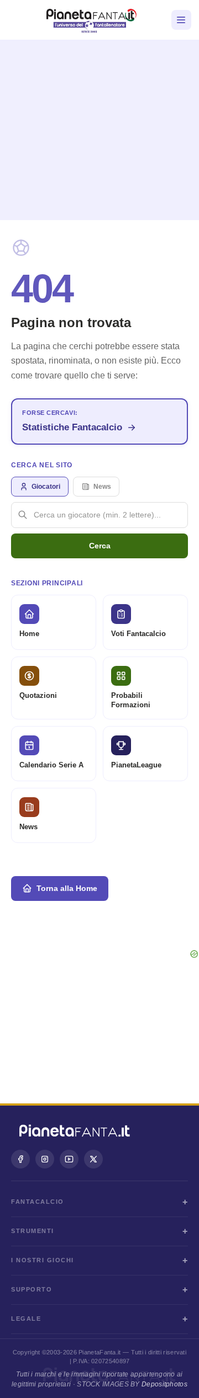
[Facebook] (20, 1159)
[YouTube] (69, 1159)
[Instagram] (44, 1159)
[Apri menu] (181, 20)
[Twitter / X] (93, 1159)
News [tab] (102, 486)
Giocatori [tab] (46, 486)
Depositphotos (164, 1384)
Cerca (100, 545)
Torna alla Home (66, 888)
